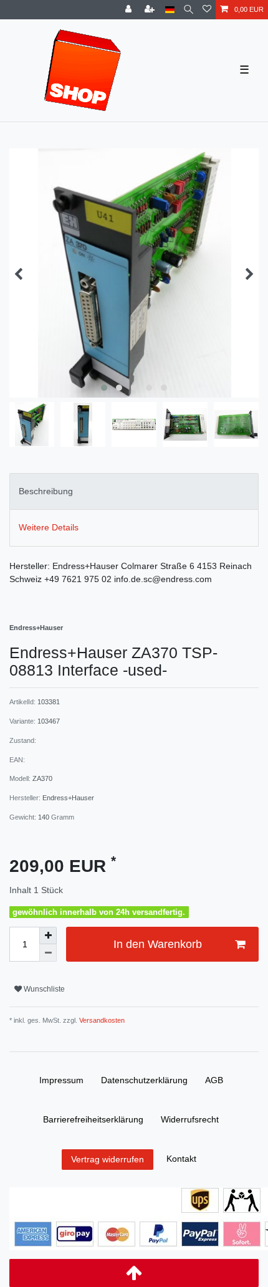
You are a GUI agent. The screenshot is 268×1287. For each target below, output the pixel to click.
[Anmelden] (129, 9)
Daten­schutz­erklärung (144, 1080)
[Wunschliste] (207, 9)
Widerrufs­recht (190, 1119)
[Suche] (188, 9)
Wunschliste (43, 989)
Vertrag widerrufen (107, 1159)
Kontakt (181, 1159)
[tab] (134, 491)
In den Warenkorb (157, 944)
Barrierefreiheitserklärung (93, 1119)
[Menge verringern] (48, 953)
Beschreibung (46, 491)
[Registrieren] (150, 9)
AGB (214, 1080)
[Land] (170, 9)
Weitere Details (49, 527)
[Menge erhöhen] (48, 935)
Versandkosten (101, 1020)
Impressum (61, 1080)
